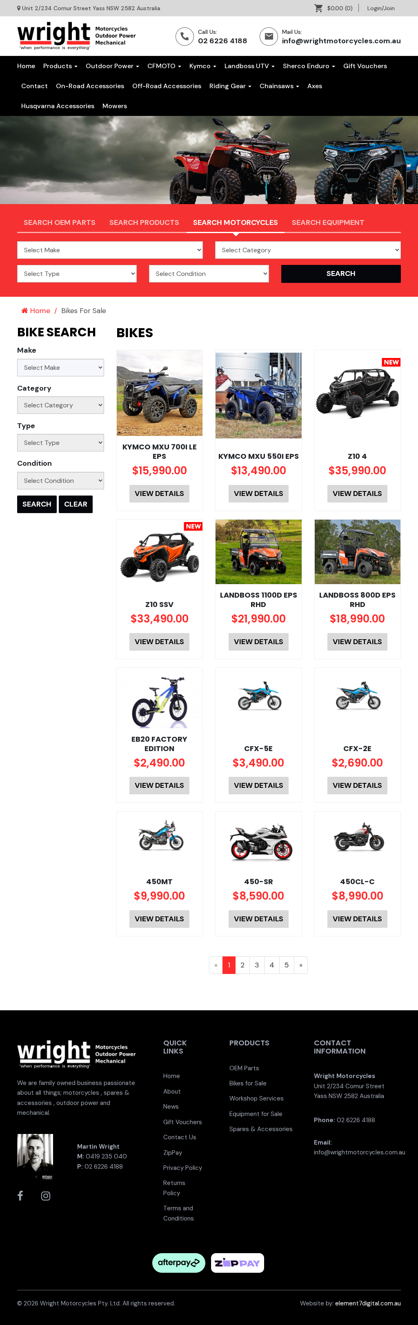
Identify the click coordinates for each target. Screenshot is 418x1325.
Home (26, 66)
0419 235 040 (106, 1156)
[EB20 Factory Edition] (160, 698)
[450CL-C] (358, 836)
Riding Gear (228, 86)
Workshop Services (256, 1098)
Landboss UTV (248, 66)
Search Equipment (328, 222)
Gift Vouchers (365, 66)
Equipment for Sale (255, 1114)
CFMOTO (162, 66)
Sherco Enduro (307, 66)
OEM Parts (244, 1068)
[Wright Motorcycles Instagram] (45, 1196)
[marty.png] (35, 1156)
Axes (314, 86)
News (171, 1107)
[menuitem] (336, 8)
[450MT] (160, 836)
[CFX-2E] (358, 695)
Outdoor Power (110, 66)
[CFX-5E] (259, 695)
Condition (34, 463)
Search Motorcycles (235, 222)
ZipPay (172, 1153)
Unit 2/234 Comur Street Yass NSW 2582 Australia (91, 8)
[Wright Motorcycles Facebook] (20, 1196)
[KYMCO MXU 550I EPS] (259, 396)
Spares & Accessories (261, 1129)
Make (26, 350)
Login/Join (381, 8)
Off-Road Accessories (166, 86)
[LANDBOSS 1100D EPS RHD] (259, 552)
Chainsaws (277, 86)
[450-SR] (259, 841)
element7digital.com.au (368, 1303)
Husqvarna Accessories (57, 106)
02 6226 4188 (222, 41)
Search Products (144, 222)
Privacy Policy (182, 1168)
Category (34, 388)
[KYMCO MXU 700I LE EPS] (160, 393)
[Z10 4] (358, 390)
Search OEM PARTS (60, 222)
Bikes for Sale (248, 1083)
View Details (159, 493)
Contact (34, 86)
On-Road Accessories (90, 86)
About (172, 1091)
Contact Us (179, 1137)
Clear (75, 504)
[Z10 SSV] (160, 554)
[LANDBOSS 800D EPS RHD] (358, 552)
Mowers (114, 106)
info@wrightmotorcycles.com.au (341, 41)
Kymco (200, 66)
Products (58, 66)
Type (26, 426)
